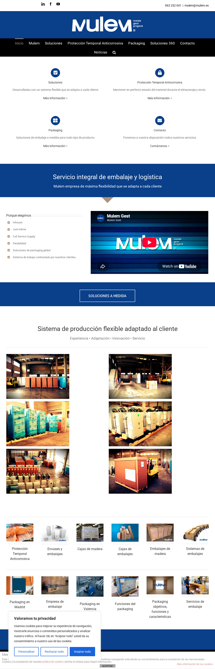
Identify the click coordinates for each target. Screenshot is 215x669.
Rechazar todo (54, 651)
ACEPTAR (107, 666)
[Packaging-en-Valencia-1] (90, 577)
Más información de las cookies (195, 664)
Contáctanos (158, 146)
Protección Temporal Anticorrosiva (20, 554)
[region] (54, 636)
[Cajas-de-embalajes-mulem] (125, 525)
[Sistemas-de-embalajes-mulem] (195, 525)
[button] (114, 51)
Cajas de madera (89, 549)
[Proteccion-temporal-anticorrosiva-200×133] (19, 525)
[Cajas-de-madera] (90, 525)
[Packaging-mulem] (160, 577)
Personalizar (26, 651)
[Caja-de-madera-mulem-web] (160, 525)
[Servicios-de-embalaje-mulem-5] (195, 577)
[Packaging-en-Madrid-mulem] (19, 577)
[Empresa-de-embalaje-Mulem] (54, 577)
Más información (54, 98)
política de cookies (52, 661)
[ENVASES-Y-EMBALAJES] (54, 525)
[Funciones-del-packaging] (125, 577)
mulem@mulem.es (197, 5)
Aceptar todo (82, 651)
